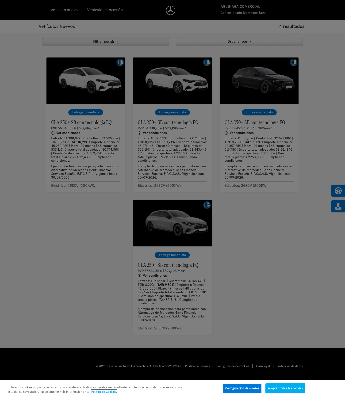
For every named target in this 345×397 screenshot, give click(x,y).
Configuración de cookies (242, 388)
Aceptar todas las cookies (285, 388)
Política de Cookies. (104, 392)
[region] (172, 388)
